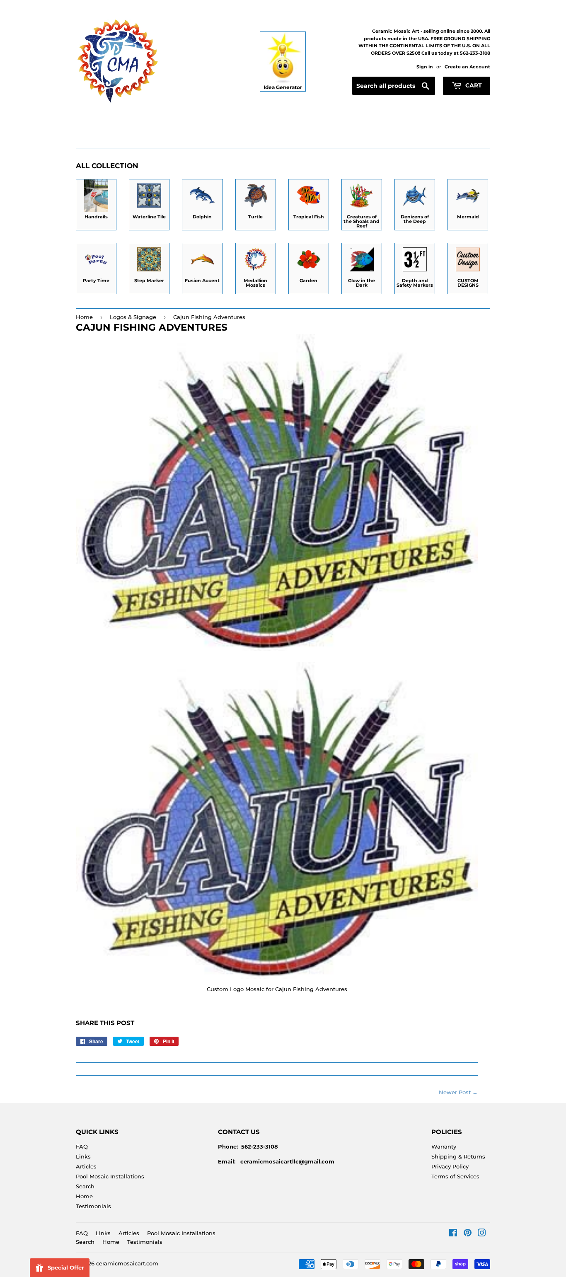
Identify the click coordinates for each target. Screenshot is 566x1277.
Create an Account (467, 67)
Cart (473, 85)
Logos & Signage (133, 317)
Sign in (424, 67)
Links (83, 1156)
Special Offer (66, 1267)
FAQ (82, 1146)
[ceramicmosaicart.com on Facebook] (453, 1234)
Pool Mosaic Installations (110, 1176)
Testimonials (93, 1206)
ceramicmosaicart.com (127, 1263)
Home (84, 317)
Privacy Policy (450, 1166)
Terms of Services (455, 1176)
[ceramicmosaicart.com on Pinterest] (467, 1234)
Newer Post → (458, 1092)
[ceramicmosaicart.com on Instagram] (482, 1234)
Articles (86, 1166)
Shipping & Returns (458, 1156)
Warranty (443, 1146)
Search (85, 1186)
